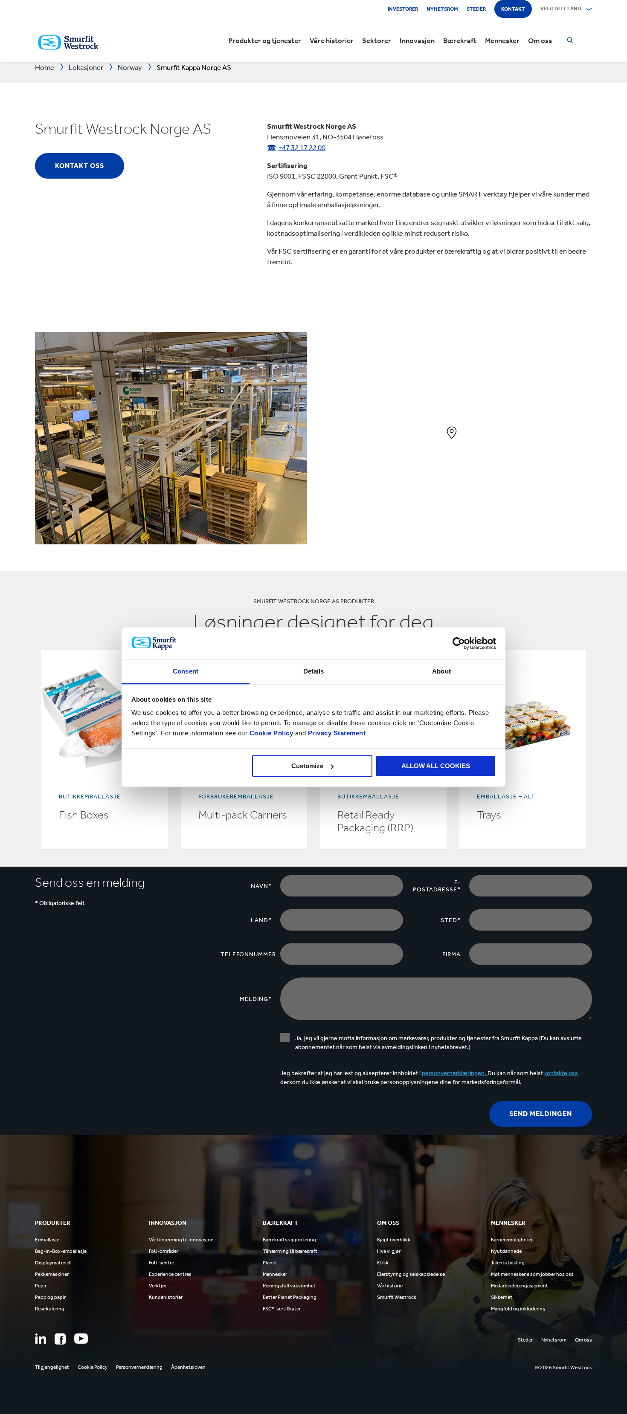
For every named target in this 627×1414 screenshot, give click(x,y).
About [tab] (441, 671)
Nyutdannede (506, 1251)
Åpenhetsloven (188, 1367)
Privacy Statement (336, 733)
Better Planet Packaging (289, 1297)
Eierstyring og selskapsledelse (411, 1274)
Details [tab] (313, 671)
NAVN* (261, 886)
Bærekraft (459, 40)
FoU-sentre (161, 1263)
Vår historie (390, 1286)
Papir (40, 1286)
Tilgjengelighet (52, 1367)
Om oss (540, 40)
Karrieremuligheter (512, 1240)
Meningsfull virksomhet (289, 1286)
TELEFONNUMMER (248, 954)
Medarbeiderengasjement (519, 1286)
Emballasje (47, 1240)
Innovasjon (417, 40)
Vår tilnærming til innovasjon (181, 1240)
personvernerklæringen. (455, 1073)
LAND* (261, 920)
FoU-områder (163, 1251)
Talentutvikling (508, 1263)
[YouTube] (81, 1338)
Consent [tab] (185, 671)
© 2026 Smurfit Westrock (563, 1368)
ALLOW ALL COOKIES (435, 765)
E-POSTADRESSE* (437, 886)
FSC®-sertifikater (282, 1309)
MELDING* (256, 999)
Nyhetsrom (442, 9)
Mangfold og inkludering (518, 1309)
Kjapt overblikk (393, 1240)
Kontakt (513, 9)
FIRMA (451, 954)
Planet (270, 1263)
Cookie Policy (271, 733)
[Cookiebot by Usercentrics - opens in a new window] (458, 643)
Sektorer (376, 40)
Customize (307, 765)
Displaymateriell (53, 1263)
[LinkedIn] (40, 1338)
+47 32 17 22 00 (301, 147)
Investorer (403, 9)
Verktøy (157, 1286)
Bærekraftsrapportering (289, 1240)
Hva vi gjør (389, 1251)
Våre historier (332, 40)
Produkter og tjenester (265, 40)
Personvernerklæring (139, 1367)
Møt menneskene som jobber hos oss (532, 1274)
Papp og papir (50, 1297)
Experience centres (170, 1274)
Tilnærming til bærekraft (290, 1251)
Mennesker (502, 40)
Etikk (383, 1263)
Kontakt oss (79, 166)
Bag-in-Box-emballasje (61, 1251)
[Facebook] (60, 1339)
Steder (476, 9)
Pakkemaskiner (52, 1274)
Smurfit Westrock (396, 1297)
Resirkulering (49, 1309)
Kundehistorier (166, 1297)
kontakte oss (561, 1073)
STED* (451, 920)
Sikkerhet (501, 1297)
